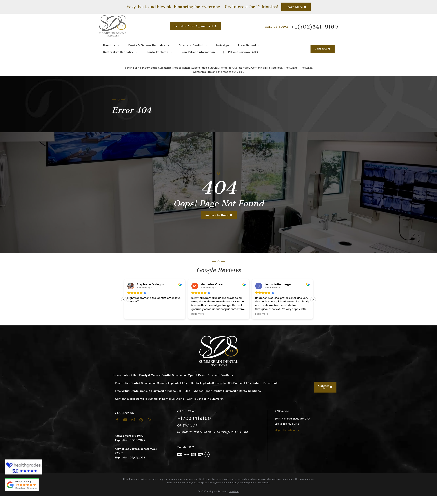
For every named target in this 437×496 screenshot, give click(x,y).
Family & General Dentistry (146, 45)
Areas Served (247, 45)
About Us (108, 45)
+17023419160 (194, 418)
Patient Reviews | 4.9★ (243, 52)
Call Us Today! (301, 27)
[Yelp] (149, 420)
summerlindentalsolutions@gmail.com (212, 432)
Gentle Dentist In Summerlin (205, 399)
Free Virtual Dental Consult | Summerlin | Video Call (148, 391)
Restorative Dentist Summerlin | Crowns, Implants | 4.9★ (151, 383)
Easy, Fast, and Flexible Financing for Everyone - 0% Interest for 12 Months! (202, 6)
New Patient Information (198, 52)
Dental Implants (157, 52)
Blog (187, 391)
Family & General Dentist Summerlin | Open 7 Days (172, 375)
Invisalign (222, 45)
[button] (313, 299)
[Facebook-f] (117, 420)
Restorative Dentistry (118, 52)
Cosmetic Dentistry (220, 375)
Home (117, 375)
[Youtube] (125, 420)
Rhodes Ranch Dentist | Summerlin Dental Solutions (227, 391)
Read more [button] (197, 314)
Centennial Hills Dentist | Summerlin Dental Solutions (149, 399)
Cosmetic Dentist (191, 45)
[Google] (141, 420)
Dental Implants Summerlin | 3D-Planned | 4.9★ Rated (225, 383)
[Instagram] (133, 420)
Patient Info (271, 383)
